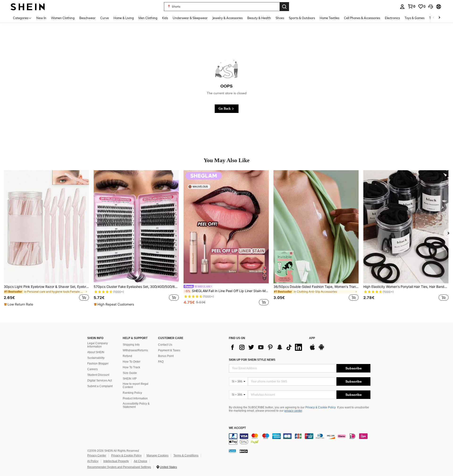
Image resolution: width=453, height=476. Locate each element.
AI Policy (92, 461)
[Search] (284, 6)
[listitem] (46, 238)
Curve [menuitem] (104, 18)
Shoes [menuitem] (280, 18)
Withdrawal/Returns (135, 350)
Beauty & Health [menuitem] (259, 18)
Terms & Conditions (185, 455)
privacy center (293, 410)
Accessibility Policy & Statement (136, 405)
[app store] (312, 349)
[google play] (321, 349)
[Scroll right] (439, 17)
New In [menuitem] (41, 18)
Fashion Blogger (98, 363)
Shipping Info (131, 344)
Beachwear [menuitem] (87, 18)
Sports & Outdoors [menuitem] (302, 18)
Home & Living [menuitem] (123, 18)
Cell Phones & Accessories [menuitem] (362, 18)
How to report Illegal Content (135, 385)
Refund (127, 356)
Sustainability (96, 358)
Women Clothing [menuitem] (63, 18)
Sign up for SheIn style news (252, 359)
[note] (19, 304)
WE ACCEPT (237, 428)
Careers (92, 369)
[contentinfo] (299, 439)
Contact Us (165, 344)
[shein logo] (28, 6)
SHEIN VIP (130, 378)
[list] (266, 347)
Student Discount (98, 375)
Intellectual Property (116, 461)
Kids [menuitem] (165, 18)
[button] (430, 6)
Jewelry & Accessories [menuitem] (227, 18)
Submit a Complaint (100, 386)
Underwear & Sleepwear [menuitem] (190, 18)
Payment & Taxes (169, 350)
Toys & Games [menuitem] (414, 18)
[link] (411, 6)
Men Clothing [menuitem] (147, 18)
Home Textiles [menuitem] (329, 18)
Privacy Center (96, 455)
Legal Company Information (97, 345)
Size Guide (130, 373)
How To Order (131, 361)
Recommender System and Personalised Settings (119, 467)
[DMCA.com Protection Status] (243, 451)
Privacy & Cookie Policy (320, 407)
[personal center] (402, 6)
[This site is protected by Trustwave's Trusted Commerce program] (232, 451)
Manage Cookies (157, 455)
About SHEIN (95, 352)
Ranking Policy (132, 392)
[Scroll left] (433, 17)
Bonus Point (166, 356)
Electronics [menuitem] (392, 18)
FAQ (161, 361)
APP (312, 338)
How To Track (131, 367)
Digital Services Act (99, 380)
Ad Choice (140, 461)
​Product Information (135, 398)
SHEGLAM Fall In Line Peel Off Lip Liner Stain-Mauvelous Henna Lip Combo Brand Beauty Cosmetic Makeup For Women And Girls (227, 291)
